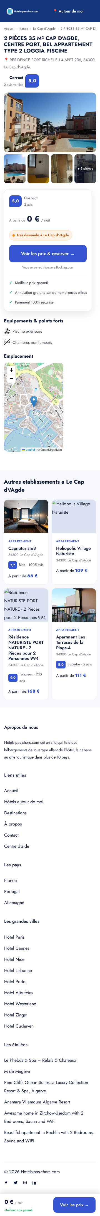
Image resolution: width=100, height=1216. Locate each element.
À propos (13, 824)
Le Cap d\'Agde (44, 28)
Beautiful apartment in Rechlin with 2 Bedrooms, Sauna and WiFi (49, 1136)
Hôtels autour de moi (23, 802)
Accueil (9, 28)
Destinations (15, 813)
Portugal (12, 891)
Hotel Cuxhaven (19, 1026)
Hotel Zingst (15, 1015)
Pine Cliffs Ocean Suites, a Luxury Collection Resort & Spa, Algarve (46, 1086)
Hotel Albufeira (18, 992)
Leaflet (30, 449)
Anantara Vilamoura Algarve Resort (37, 1102)
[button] (33, 401)
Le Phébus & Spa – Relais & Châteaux (40, 1060)
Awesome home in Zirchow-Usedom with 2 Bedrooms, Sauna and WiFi (43, 1117)
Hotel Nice (14, 959)
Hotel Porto (15, 981)
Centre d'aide (16, 846)
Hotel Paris (14, 937)
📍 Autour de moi (68, 11)
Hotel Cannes (16, 948)
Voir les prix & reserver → (48, 253)
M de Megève (17, 1071)
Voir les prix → (74, 1205)
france (23, 28)
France (10, 880)
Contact (11, 835)
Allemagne (14, 902)
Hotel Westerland (20, 1004)
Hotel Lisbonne (18, 970)
